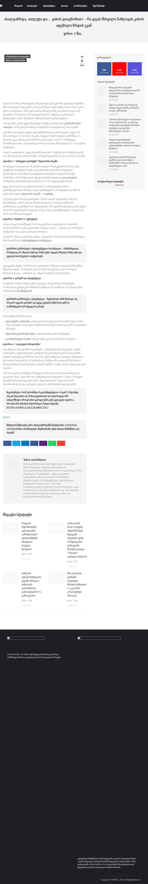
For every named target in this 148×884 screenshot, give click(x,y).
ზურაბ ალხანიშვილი (35, 460)
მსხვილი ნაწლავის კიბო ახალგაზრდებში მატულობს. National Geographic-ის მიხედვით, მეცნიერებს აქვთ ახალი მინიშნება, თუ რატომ (43, 429)
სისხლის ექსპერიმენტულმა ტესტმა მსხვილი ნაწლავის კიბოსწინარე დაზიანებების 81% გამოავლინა (31, 584)
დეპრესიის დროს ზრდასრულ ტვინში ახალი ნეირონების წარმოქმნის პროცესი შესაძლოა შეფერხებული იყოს (123, 161)
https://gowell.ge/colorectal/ (27, 407)
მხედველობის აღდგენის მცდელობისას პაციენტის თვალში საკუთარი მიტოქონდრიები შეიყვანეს (124, 91)
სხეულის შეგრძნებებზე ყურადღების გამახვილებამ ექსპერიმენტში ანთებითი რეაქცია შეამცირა (30, 536)
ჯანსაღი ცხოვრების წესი (15, 60)
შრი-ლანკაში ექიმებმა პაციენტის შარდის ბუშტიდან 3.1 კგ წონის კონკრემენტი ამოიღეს (76, 584)
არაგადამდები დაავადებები (17, 56)
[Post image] (11, 528)
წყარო (6, 417)
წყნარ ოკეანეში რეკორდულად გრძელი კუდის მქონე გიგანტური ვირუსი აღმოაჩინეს (124, 108)
